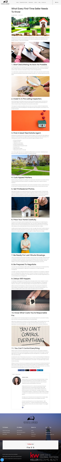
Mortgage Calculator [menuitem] (6, 432)
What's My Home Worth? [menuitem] (21, 432)
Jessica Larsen (25, 377)
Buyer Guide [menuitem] (5, 434)
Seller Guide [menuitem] (19, 434)
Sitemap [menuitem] (32, 432)
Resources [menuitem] (31, 2)
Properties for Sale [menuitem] (23, 2)
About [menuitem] (36, 2)
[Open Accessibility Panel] (2, 460)
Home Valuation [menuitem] (19, 430)
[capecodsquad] (5, 2)
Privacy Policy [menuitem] (33, 434)
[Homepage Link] (30, 419)
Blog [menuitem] (39, 2)
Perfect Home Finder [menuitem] (6, 430)
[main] (30, 206)
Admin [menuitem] (32, 430)
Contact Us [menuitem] (43, 2)
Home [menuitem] (17, 2)
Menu (57, 2)
